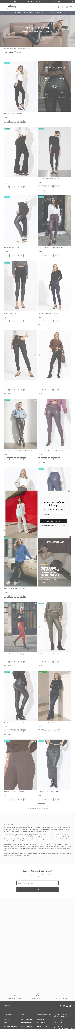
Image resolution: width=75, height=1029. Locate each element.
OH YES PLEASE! (53, 521)
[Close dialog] (69, 491)
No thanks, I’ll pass (53, 529)
